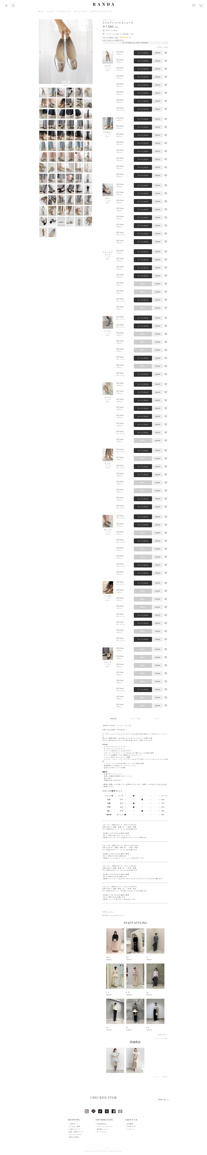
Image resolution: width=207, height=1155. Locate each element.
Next (91, 52)
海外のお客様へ (74, 1137)
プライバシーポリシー (105, 1126)
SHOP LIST (131, 1126)
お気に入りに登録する (165, 52)
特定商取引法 (101, 1124)
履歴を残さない (164, 1099)
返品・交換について (76, 1132)
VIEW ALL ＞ (163, 1035)
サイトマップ (101, 1132)
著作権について (102, 1129)
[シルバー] (66, 51)
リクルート (131, 1129)
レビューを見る (110, 37)
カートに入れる (143, 53)
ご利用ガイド (73, 1124)
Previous (40, 52)
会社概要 (130, 1124)
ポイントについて (75, 1134)
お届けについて (74, 1129)
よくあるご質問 (74, 1126)
